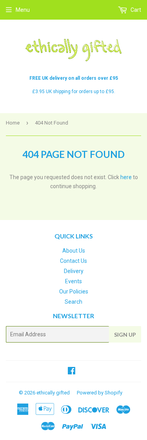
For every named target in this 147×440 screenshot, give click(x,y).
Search (73, 302)
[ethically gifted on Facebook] (71, 371)
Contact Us (73, 261)
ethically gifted (53, 393)
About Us (73, 251)
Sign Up (125, 334)
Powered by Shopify (99, 393)
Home (13, 123)
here (126, 177)
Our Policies (73, 291)
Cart (135, 10)
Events (73, 281)
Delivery (73, 271)
